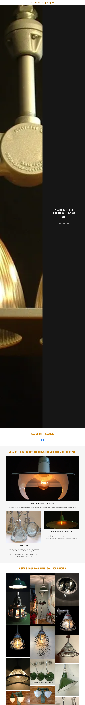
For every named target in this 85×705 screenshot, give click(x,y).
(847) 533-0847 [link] (64, 224)
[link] (42, 3)
